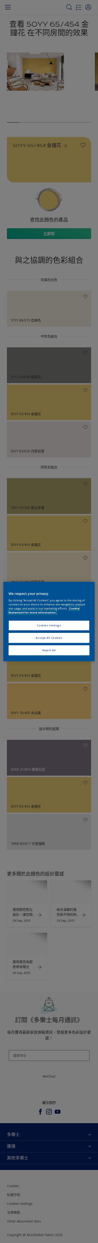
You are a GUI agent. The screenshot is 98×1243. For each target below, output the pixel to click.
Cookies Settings (49, 625)
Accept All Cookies (49, 638)
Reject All (49, 650)
